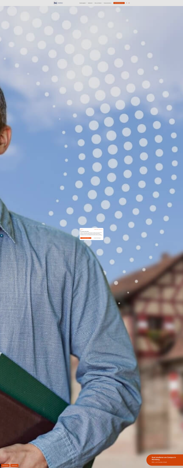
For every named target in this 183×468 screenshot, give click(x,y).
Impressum (101, 229)
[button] (82, 229)
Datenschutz (96, 229)
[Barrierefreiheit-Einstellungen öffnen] (1, 235)
